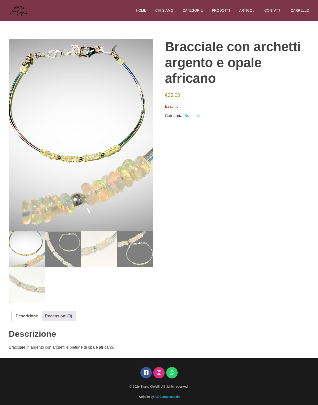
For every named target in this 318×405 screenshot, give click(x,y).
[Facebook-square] (146, 372)
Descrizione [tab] (27, 316)
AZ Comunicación (167, 397)
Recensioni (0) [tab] (58, 316)
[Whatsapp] (172, 372)
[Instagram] (159, 372)
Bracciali (192, 116)
